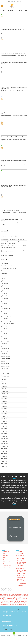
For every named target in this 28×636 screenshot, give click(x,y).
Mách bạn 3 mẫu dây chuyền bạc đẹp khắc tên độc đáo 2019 (13, 113)
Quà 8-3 (3, 278)
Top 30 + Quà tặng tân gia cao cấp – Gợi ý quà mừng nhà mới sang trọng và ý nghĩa (13, 242)
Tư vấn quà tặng (5, 373)
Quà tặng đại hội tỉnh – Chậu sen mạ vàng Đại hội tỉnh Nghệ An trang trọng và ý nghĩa (13, 246)
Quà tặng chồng (4, 303)
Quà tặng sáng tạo (5, 341)
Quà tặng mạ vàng (5, 326)
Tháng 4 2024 (4, 428)
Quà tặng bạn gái (5, 288)
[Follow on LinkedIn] (8, 589)
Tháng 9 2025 (4, 396)
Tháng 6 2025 (4, 403)
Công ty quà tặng (5, 263)
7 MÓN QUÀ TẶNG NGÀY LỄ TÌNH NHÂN (10, 210)
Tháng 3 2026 (4, 388)
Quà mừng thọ (4, 283)
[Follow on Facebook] (1, 589)
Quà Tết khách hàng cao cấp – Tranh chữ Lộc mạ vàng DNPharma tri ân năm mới (13, 251)
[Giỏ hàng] (26, 5)
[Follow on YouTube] (11, 589)
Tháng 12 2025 (4, 391)
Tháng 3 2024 (4, 431)
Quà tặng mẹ (4, 328)
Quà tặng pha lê (4, 333)
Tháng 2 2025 (4, 413)
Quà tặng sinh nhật (5, 346)
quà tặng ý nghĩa (5, 363)
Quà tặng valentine (5, 358)
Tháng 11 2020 (4, 446)
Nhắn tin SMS (25, 635)
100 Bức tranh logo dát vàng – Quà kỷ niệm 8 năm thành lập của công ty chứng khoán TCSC (14, 236)
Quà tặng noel (4, 331)
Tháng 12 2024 (4, 416)
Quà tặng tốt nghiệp (5, 356)
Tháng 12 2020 (4, 443)
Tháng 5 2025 (4, 406)
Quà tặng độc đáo (5, 311)
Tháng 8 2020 (4, 448)
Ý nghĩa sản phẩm (5, 376)
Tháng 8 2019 (4, 453)
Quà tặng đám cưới (5, 308)
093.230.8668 (12, 620)
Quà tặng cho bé (5, 301)
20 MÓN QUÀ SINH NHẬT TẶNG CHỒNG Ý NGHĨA (11, 219)
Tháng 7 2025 (4, 401)
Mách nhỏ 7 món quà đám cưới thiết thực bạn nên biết (13, 136)
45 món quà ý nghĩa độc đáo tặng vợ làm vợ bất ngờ (12, 29)
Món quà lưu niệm (5, 276)
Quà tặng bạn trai (5, 291)
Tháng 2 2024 (4, 433)
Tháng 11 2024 (4, 418)
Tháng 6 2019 (4, 458)
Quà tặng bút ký (4, 296)
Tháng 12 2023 (4, 438)
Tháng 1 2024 (4, 436)
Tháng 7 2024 (4, 421)
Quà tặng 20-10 (4, 286)
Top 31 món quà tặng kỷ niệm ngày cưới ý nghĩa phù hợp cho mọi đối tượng (14, 88)
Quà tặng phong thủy (6, 336)
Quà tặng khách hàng (6, 321)
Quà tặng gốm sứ (5, 318)
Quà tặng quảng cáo (5, 338)
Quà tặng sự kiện (5, 348)
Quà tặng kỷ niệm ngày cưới (7, 323)
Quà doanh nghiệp (5, 281)
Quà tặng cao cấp (5, 298)
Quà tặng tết (4, 353)
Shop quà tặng (4, 368)
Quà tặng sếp (4, 343)
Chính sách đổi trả (7, 565)
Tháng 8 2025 (4, 398)
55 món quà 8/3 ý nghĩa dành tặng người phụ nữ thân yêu (14, 62)
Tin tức (2, 371)
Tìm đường (3, 635)
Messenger (19, 635)
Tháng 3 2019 (4, 466)
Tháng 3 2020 (4, 451)
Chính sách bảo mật (7, 568)
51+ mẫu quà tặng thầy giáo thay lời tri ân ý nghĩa (12, 239)
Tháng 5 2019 (4, 461)
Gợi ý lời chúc (4, 270)
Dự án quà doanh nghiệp (7, 265)
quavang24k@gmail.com (8, 621)
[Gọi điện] (14, 633)
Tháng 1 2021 (4, 441)
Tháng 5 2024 (4, 426)
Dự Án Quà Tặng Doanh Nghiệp (8, 268)
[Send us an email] (3, 589)
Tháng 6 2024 (4, 423)
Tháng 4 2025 (4, 408)
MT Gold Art (8, 629)
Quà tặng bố (4, 293)
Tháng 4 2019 (4, 463)
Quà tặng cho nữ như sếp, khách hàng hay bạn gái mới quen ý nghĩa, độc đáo (13, 186)
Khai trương (4, 273)
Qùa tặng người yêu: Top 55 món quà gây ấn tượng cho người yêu (13, 161)
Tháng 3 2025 (4, 411)
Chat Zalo (8, 635)
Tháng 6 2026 (4, 383)
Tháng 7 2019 (4, 456)
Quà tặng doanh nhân (6, 306)
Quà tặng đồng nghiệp (6, 316)
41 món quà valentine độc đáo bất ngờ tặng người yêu (13, 53)
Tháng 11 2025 (4, 393)
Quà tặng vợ (4, 361)
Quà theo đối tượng (5, 366)
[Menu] (2, 6)
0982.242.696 (11, 523)
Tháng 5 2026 (4, 386)
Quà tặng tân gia (5, 351)
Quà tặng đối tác (5, 313)
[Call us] (6, 589)
